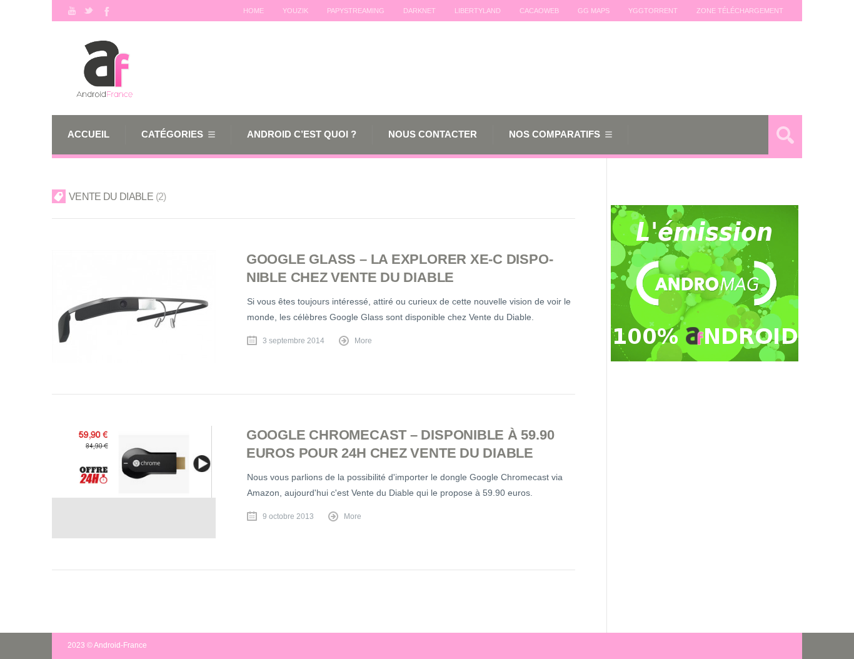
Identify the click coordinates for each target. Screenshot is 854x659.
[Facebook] (106, 11)
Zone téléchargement (739, 10)
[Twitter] (89, 11)
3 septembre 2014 (293, 340)
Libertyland (478, 10)
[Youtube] (72, 11)
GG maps (594, 10)
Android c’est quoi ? (301, 134)
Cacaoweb (539, 10)
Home (253, 10)
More (363, 340)
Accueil (88, 134)
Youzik (295, 10)
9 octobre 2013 (288, 516)
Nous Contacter (432, 134)
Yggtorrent (653, 10)
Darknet (419, 10)
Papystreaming (355, 10)
